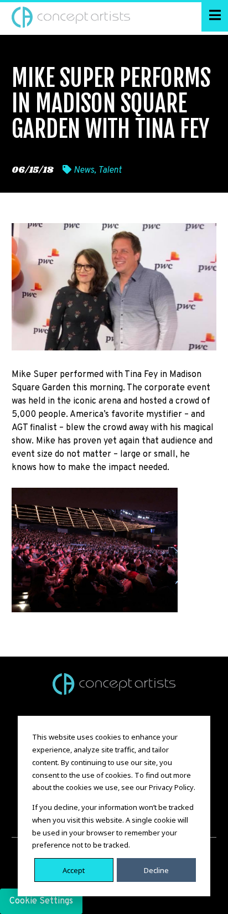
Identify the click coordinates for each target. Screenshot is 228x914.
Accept (74, 870)
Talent (110, 170)
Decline (156, 870)
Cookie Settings (41, 901)
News (84, 170)
